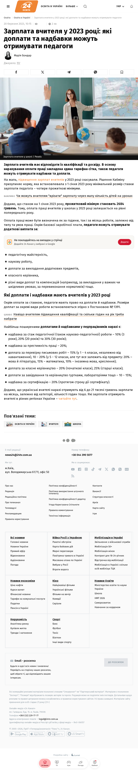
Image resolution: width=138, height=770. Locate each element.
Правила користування (17, 519)
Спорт (56, 619)
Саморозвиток (103, 602)
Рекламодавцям (13, 514)
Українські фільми (63, 589)
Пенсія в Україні (19, 608)
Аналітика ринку (19, 623)
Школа (98, 593)
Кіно (55, 580)
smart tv (56, 734)
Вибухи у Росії (60, 564)
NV (18, 63)
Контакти (97, 486)
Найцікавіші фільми (64, 585)
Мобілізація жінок (105, 551)
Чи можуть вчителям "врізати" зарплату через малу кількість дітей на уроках (74, 196)
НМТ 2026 (100, 598)
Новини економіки (22, 580)
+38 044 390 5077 (82, 455)
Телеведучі (10, 508)
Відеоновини (17, 555)
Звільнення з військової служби (112, 542)
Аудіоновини (17, 560)
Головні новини (19, 542)
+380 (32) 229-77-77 (29, 715)
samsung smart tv (76, 734)
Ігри (95, 514)
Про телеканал (12, 502)
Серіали (57, 603)
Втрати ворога (60, 569)
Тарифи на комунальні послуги (27, 598)
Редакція (9, 491)
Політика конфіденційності (63, 486)
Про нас (9, 486)
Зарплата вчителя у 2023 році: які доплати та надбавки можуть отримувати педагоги (78, 18)
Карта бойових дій (63, 546)
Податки (15, 603)
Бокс (55, 623)
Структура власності (103, 497)
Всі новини (17, 537)
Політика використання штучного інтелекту (66, 492)
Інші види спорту (62, 642)
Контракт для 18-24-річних (109, 555)
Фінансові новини (20, 594)
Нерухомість (18, 619)
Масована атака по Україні (67, 560)
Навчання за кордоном (107, 607)
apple (37, 734)
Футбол (57, 628)
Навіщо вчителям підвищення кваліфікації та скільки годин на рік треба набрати (64, 316)
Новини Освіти (104, 580)
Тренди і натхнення (21, 632)
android (18, 734)
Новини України (19, 546)
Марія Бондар (22, 55)
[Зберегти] (122, 72)
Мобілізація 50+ (103, 546)
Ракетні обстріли (62, 542)
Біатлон (57, 637)
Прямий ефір (17, 551)
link (73, 469)
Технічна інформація (59, 516)
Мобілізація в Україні (109, 537)
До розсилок (116, 662)
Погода (14, 564)
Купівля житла (18, 628)
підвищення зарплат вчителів (41, 180)
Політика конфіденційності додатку (67, 499)
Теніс (55, 632)
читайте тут (67, 399)
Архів (95, 502)
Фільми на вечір (62, 594)
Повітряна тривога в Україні (68, 555)
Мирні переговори (63, 551)
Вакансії (97, 491)
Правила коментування (61, 510)
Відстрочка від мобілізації (109, 560)
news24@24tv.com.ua (18, 455)
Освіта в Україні (52, 6)
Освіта (7, 18)
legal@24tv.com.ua (48, 719)
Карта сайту (99, 508)
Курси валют (17, 589)
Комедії (57, 598)
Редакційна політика (15, 497)
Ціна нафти (16, 585)
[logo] (26, 6)
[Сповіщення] (131, 6)
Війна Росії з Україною (67, 537)
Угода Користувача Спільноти (64, 505)
